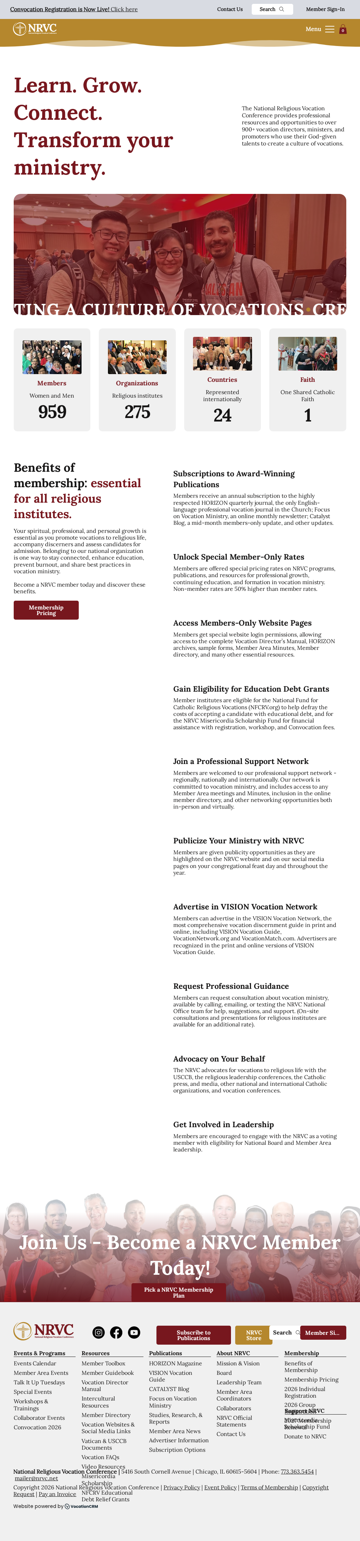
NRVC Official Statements (234, 1421)
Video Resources (103, 1466)
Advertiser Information (179, 1440)
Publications (165, 1353)
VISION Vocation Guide (170, 1376)
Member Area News (174, 1431)
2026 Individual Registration (304, 1392)
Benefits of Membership (301, 1366)
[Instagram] (98, 1332)
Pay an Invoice (57, 1493)
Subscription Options (177, 1449)
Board (224, 1372)
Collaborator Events (39, 1417)
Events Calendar (35, 1363)
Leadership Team (239, 1382)
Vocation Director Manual (105, 1385)
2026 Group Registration (300, 1408)
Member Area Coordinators (234, 1395)
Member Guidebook (108, 1372)
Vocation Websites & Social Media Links (108, 1428)
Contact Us (230, 9)
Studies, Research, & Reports (175, 1418)
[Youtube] (134, 1332)
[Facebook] (116, 1332)
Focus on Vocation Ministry (173, 1402)
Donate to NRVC (305, 1436)
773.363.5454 (297, 1471)
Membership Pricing (311, 1379)
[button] (343, 29)
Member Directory (106, 1414)
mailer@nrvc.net (36, 1478)
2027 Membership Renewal (308, 1424)
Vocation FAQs (100, 1457)
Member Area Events (41, 1372)
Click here (74, 9)
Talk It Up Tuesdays (39, 1382)
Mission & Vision (238, 1363)
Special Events (33, 1391)
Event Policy (220, 1487)
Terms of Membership (269, 1487)
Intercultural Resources (98, 1402)
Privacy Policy (181, 1487)
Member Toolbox (103, 1363)
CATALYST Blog (169, 1388)
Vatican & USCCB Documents (104, 1444)
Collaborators (234, 1408)
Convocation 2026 (37, 1427)
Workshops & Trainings (31, 1404)
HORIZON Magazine (175, 1363)
